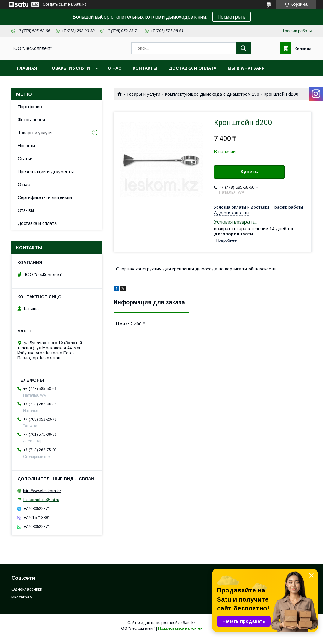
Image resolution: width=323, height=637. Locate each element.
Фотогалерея (31, 119)
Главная (27, 68)
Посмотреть (231, 17)
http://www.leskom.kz (42, 490)
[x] (123, 289)
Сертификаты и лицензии (45, 197)
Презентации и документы (46, 171)
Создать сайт (55, 4)
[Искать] (243, 48)
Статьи (25, 158)
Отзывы (26, 210)
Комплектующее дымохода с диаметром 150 (212, 94)
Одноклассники (26, 589)
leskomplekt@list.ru (41, 499)
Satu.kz (189, 623)
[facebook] (116, 289)
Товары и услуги (69, 68)
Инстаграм (21, 597)
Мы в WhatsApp (246, 68)
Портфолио (30, 106)
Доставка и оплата (192, 68)
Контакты (145, 68)
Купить (249, 171)
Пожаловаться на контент (181, 628)
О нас (114, 68)
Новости (26, 145)
